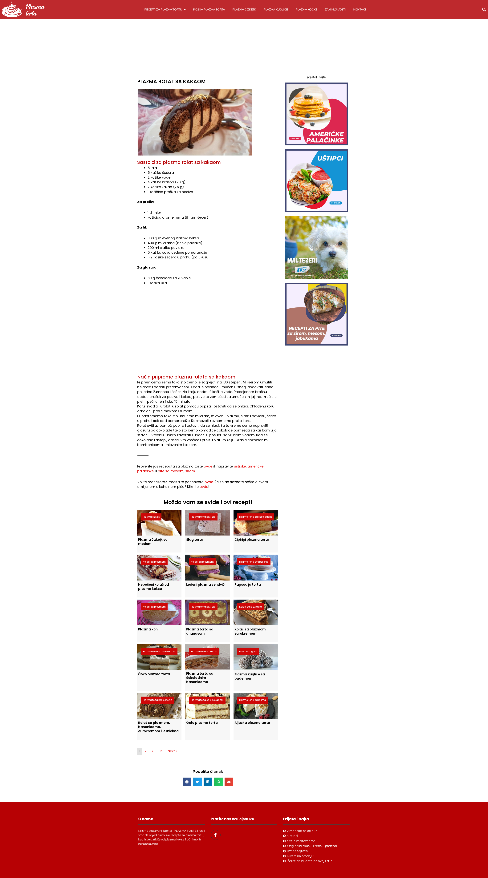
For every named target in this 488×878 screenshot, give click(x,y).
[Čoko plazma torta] (159, 657)
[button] (484, 9)
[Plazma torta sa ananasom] (207, 612)
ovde (208, 466)
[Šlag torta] (207, 522)
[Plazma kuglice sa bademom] (256, 657)
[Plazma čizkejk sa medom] (159, 522)
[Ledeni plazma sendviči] (207, 567)
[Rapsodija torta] (256, 567)
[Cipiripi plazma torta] (256, 522)
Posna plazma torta (209, 9)
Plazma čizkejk (244, 9)
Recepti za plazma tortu (163, 9)
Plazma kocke (306, 9)
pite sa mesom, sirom (176, 471)
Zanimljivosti (335, 9)
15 (161, 751)
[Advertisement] (207, 47)
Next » (172, 751)
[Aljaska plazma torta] (256, 705)
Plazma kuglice (275, 9)
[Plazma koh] (159, 612)
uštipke (240, 466)
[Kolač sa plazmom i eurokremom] (256, 612)
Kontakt (359, 9)
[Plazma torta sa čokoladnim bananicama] (207, 656)
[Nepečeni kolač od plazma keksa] (159, 567)
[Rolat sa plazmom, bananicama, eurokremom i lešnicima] (159, 705)
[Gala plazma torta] (207, 705)
